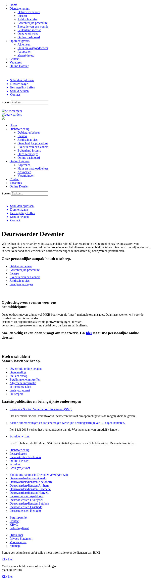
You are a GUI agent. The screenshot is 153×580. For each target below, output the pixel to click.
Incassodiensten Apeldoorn (26, 496)
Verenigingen (26, 55)
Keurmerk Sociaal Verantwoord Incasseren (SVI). (41, 409)
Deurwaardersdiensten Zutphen (29, 503)
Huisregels (16, 394)
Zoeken (6, 102)
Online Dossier (19, 66)
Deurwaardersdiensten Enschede (30, 489)
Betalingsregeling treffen (25, 379)
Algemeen (24, 44)
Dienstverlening (19, 8)
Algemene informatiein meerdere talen (23, 384)
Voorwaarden (18, 542)
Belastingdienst (19, 528)
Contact (14, 58)
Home (13, 5)
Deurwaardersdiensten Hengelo (29, 492)
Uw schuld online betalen (26, 368)
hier (89, 333)
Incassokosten (18, 453)
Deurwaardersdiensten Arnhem (29, 485)
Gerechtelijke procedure (33, 23)
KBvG (14, 524)
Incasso (22, 15)
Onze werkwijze (28, 33)
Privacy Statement (21, 538)
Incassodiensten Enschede (26, 507)
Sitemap (15, 545)
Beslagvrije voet (20, 390)
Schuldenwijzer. (20, 436)
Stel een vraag (18, 376)
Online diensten (19, 460)
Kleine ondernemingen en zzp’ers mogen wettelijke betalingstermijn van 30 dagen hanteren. (67, 422)
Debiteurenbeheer (29, 12)
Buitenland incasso (29, 30)
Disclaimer (16, 535)
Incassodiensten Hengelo (25, 510)
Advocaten (24, 51)
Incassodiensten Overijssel (26, 500)
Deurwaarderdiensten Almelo (28, 478)
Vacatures (16, 62)
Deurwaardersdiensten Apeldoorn (31, 482)
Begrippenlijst (18, 517)
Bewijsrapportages (21, 284)
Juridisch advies (27, 19)
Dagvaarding (18, 372)
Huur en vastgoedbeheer (33, 48)
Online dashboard (29, 37)
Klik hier (7, 559)
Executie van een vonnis (33, 26)
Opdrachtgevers (19, 41)
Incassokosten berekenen (25, 457)
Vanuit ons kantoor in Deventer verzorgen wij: (39, 474)
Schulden (15, 464)
